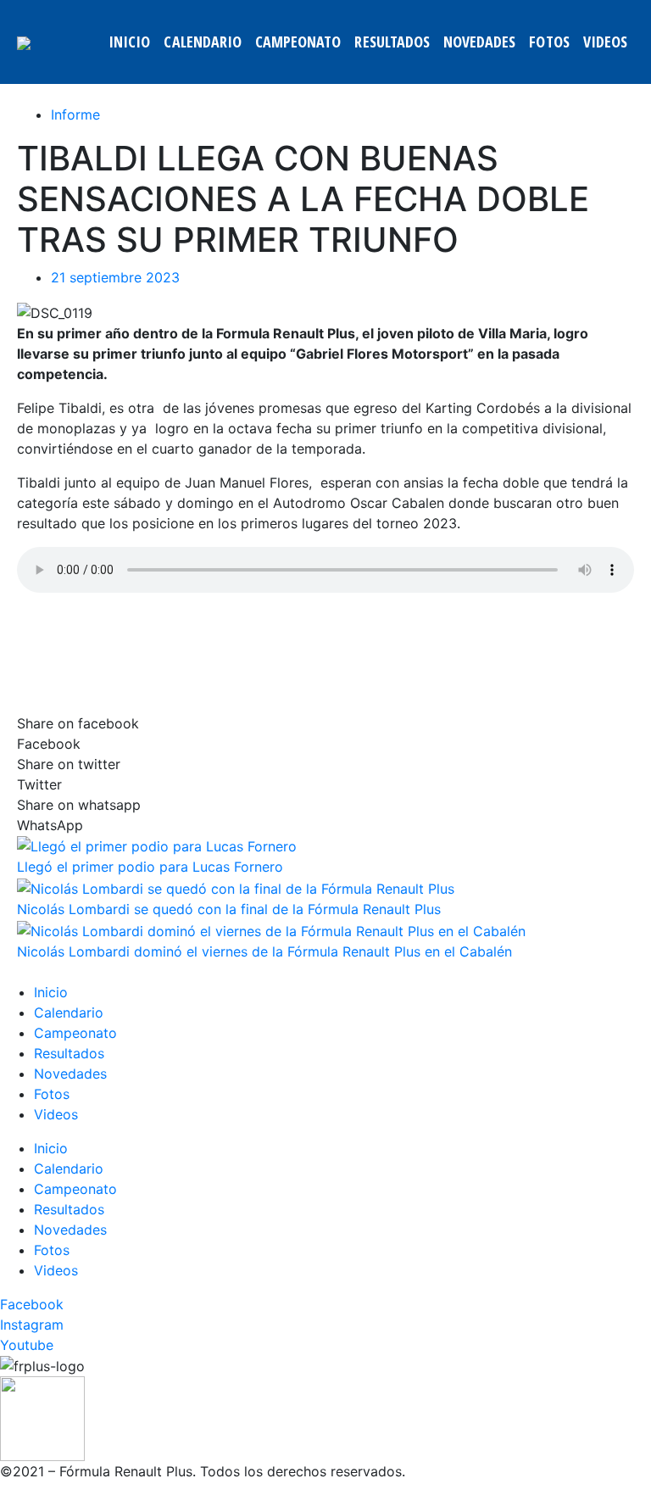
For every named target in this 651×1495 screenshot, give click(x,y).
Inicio (129, 41)
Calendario (203, 41)
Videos (605, 41)
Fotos (549, 41)
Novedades (479, 41)
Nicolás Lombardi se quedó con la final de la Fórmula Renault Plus (229, 909)
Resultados (392, 41)
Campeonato (298, 41)
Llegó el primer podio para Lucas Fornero (150, 866)
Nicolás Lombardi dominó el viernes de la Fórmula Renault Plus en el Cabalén (264, 951)
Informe (75, 114)
